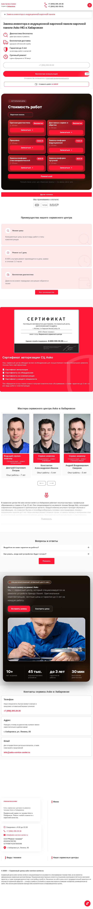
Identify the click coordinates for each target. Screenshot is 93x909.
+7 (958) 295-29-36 (56, 4)
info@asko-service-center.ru (17, 752)
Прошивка (14, 140)
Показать (46, 561)
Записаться (26, 130)
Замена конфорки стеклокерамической (20, 159)
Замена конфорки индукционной (57, 141)
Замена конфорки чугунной (57, 159)
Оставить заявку (19, 609)
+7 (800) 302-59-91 (56, 6)
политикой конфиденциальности (57, 78)
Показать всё (46, 176)
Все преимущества (46, 292)
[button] (42, 483)
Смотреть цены (42, 609)
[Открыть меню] (89, 5)
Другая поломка (46, 194)
